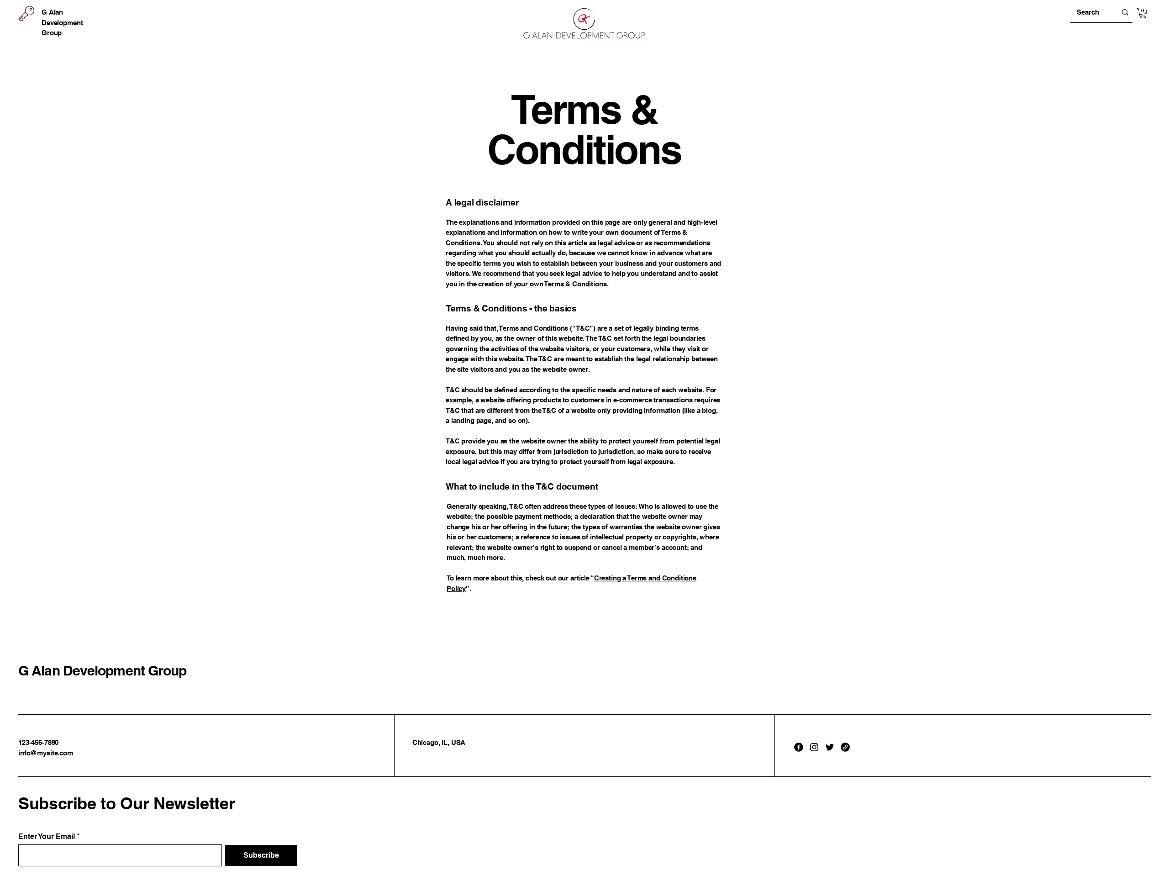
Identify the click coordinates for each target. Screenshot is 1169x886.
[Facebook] (798, 747)
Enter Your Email (46, 836)
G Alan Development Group (102, 670)
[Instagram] (814, 747)
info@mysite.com (45, 753)
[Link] (845, 747)
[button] (1142, 13)
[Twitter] (829, 747)
